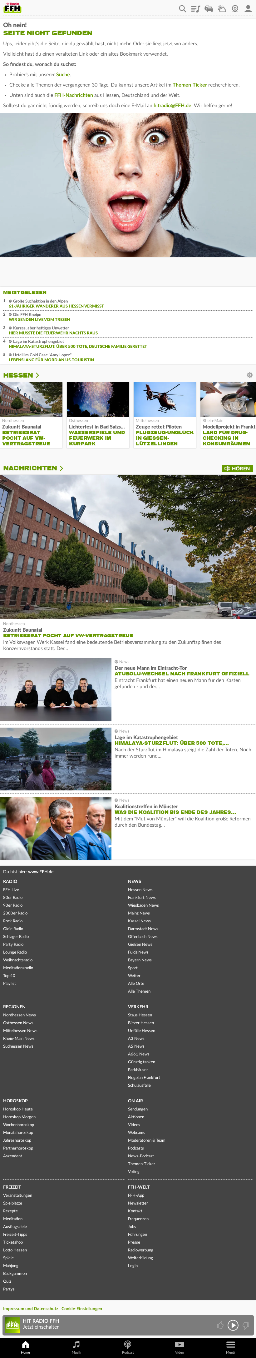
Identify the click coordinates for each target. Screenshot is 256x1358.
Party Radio (13, 945)
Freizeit (12, 1187)
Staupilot (209, 6)
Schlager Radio (16, 937)
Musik (76, 1352)
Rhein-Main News (19, 1039)
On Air (135, 1101)
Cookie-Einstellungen (82, 1309)
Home (25, 1352)
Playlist (195, 6)
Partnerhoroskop (18, 1148)
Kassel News (139, 921)
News (134, 881)
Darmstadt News (143, 929)
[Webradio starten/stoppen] (233, 1325)
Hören (241, 468)
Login (133, 1266)
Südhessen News (18, 1047)
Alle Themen (139, 992)
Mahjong (10, 1266)
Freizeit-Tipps (15, 1235)
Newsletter (138, 1203)
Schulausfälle (139, 1086)
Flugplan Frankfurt (144, 1078)
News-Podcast (141, 1156)
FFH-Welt (139, 1187)
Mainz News (139, 913)
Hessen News (140, 890)
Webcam (235, 6)
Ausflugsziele (15, 1227)
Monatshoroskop (18, 1133)
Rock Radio (12, 921)
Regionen (14, 1007)
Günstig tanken (141, 1062)
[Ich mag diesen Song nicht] (245, 1325)
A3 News (136, 1039)
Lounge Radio (15, 952)
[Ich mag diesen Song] (220, 1325)
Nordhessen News (19, 1015)
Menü (230, 1352)
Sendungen (138, 1109)
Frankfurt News (142, 898)
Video (179, 1352)
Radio (10, 881)
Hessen (18, 375)
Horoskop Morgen (19, 1117)
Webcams (136, 1133)
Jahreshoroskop (17, 1141)
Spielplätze (12, 1203)
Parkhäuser (138, 1070)
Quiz (7, 1282)
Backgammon (15, 1274)
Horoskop (15, 1101)
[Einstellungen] (42, 375)
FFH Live (11, 890)
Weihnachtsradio (17, 960)
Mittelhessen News (20, 1031)
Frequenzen (138, 1219)
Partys (9, 1289)
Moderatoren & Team (146, 1141)
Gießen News (140, 945)
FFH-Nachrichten (73, 95)
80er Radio (12, 898)
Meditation (12, 1219)
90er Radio (12, 906)
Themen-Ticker (190, 85)
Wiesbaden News (143, 906)
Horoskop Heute (18, 1109)
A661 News (139, 1054)
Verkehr (138, 1007)
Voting (134, 1172)
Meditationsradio (18, 968)
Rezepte (10, 1211)
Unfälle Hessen (141, 1031)
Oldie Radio (13, 929)
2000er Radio (15, 913)
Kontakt (135, 1211)
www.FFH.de (40, 872)
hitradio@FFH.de (172, 105)
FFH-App (136, 1196)
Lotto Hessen (15, 1250)
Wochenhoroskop (18, 1125)
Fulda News (138, 952)
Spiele (8, 1258)
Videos (134, 1125)
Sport (133, 968)
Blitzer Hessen (141, 1023)
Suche (63, 74)
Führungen (137, 1235)
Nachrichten (30, 468)
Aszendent (12, 1156)
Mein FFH (248, 6)
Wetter (222, 6)
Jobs (132, 1227)
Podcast (128, 1352)
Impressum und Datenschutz (30, 1309)
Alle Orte (136, 984)
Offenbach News (143, 937)
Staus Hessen (140, 1015)
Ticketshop (13, 1242)
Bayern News (140, 960)
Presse (134, 1242)
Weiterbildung (140, 1258)
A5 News (136, 1047)
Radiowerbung (140, 1250)
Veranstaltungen (17, 1196)
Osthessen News (18, 1023)
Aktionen (136, 1117)
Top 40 (9, 976)
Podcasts (136, 1148)
